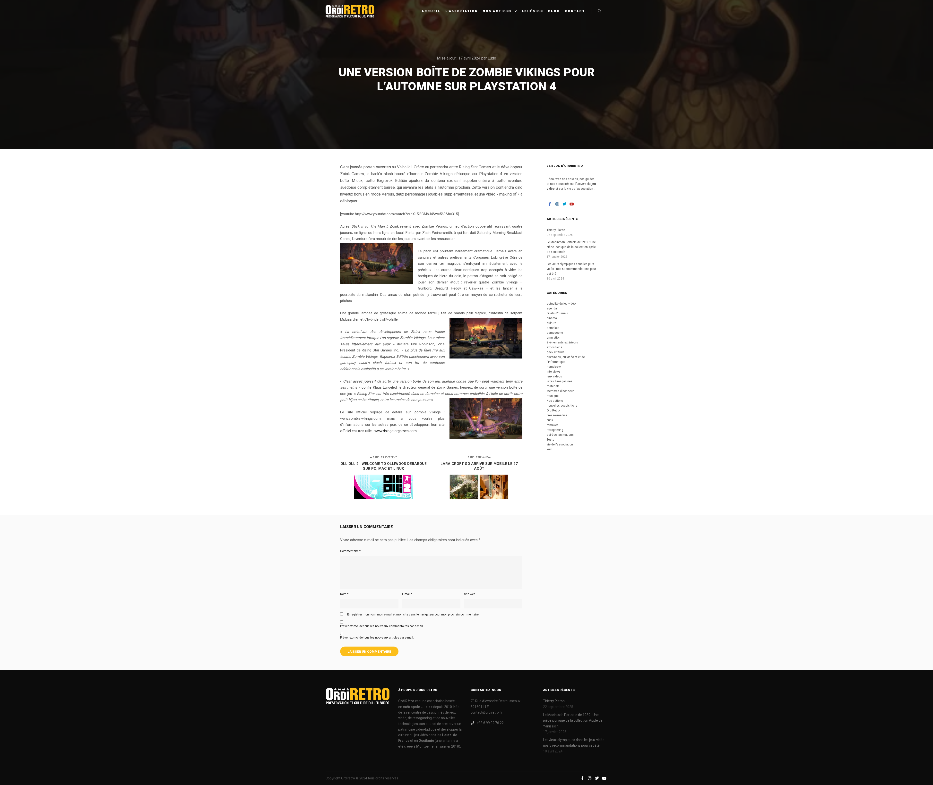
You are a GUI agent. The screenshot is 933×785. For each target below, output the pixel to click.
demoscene (555, 332)
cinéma (552, 318)
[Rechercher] (599, 11)
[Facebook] (550, 204)
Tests (550, 439)
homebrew (554, 366)
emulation (553, 337)
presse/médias (557, 415)
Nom (344, 594)
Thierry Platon (556, 230)
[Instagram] (557, 204)
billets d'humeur (557, 313)
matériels (553, 386)
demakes (553, 328)
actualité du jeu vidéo (561, 303)
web (549, 449)
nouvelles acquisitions (562, 405)
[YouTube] (572, 204)
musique (553, 396)
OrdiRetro (553, 410)
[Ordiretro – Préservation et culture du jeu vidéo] (350, 11)
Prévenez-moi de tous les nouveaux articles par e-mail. (377, 637)
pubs (550, 420)
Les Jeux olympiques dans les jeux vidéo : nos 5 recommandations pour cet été (571, 268)
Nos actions (555, 400)
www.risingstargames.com (395, 431)
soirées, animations (560, 434)
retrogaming (555, 430)
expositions (554, 347)
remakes (553, 425)
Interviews (554, 371)
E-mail (407, 594)
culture (551, 323)
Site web (469, 594)
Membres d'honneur (560, 391)
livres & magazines (559, 381)
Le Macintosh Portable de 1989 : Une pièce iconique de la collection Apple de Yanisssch (571, 247)
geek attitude (555, 352)
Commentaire (350, 551)
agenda (552, 308)
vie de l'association (560, 444)
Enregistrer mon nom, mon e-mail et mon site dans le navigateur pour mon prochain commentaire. (413, 614)
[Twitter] (564, 204)
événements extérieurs (562, 342)
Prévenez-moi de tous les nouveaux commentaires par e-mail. (381, 626)
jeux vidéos (554, 376)
